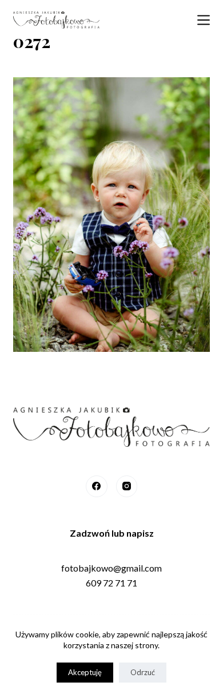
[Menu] (203, 20)
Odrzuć (142, 672)
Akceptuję (85, 672)
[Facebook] (96, 486)
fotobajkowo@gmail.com (111, 567)
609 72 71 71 (111, 582)
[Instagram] (127, 486)
